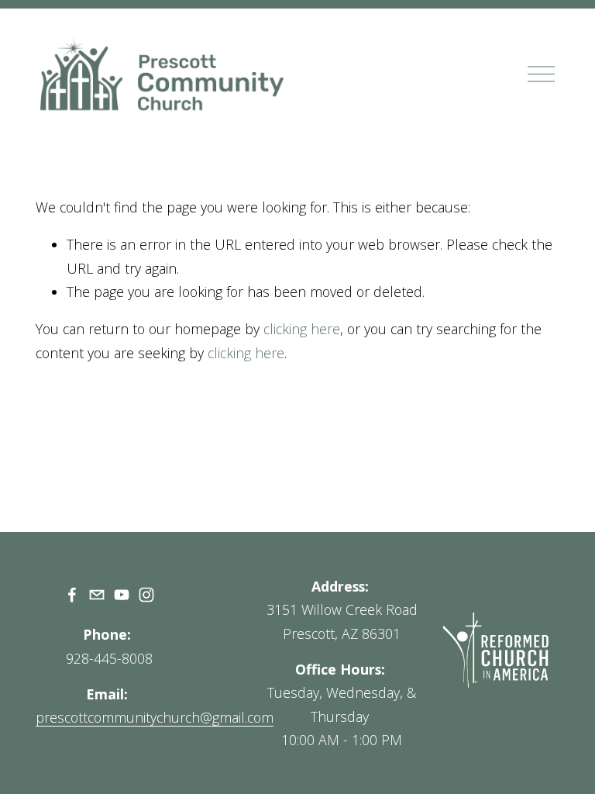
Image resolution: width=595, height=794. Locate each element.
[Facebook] (72, 594)
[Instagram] (146, 594)
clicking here (301, 328)
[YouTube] (121, 594)
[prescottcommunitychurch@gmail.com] (97, 594)
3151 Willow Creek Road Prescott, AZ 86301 (342, 621)
